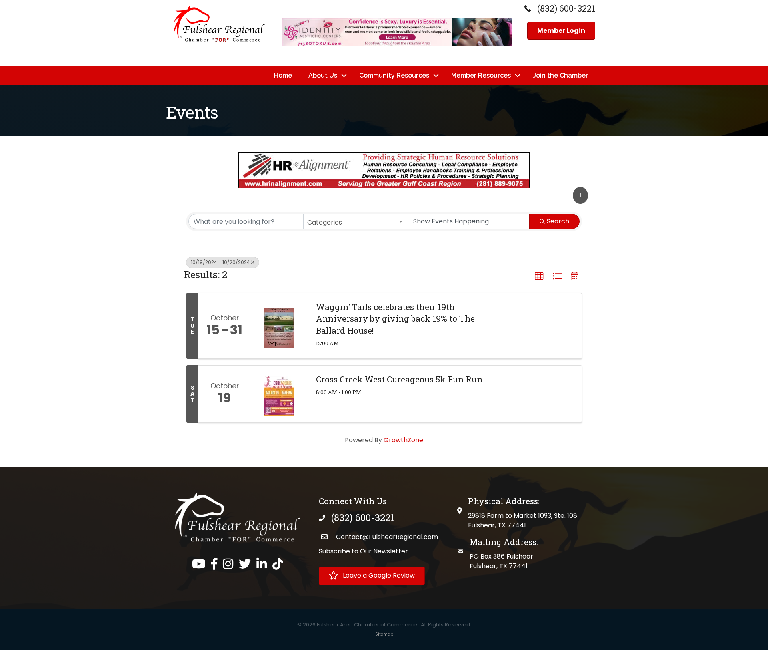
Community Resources (394, 75)
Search (558, 221)
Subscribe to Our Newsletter (363, 551)
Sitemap (384, 634)
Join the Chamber (560, 75)
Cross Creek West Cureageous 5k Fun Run (399, 379)
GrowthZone (403, 440)
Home (283, 75)
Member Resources (481, 75)
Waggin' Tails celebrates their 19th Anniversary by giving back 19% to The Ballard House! (395, 318)
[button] (580, 195)
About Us (322, 75)
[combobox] (356, 221)
